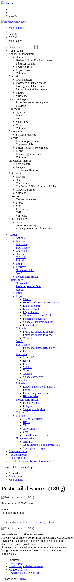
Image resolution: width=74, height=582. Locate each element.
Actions (13, 53)
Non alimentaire (18, 218)
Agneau (20, 112)
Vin (18, 205)
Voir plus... (22, 73)
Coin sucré (15, 173)
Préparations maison (20, 160)
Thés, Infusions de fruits (36, 435)
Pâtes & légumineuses (28, 154)
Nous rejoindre (17, 457)
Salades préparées (26, 134)
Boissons (14, 196)
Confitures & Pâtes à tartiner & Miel (36, 186)
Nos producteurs (18, 451)
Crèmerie (14, 76)
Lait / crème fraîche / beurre (31, 89)
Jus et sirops (22, 209)
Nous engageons (18, 454)
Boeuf (19, 115)
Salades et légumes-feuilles (38, 321)
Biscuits (20, 176)
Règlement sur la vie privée (24, 572)
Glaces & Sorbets (26, 189)
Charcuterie (15, 131)
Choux (20, 57)
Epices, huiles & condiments (32, 147)
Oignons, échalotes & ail (37, 315)
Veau (19, 124)
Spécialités (22, 121)
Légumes (29, 53)
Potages (20, 167)
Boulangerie (22, 99)
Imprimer (14, 559)
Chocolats (21, 179)
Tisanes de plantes (26, 199)
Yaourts (20, 92)
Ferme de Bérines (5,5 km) (38, 522)
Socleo (22, 578)
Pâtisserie (21, 105)
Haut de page (16, 563)
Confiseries (22, 183)
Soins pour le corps (27, 225)
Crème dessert (24, 79)
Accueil (13, 234)
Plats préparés (23, 163)
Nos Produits (16, 50)
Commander (16, 279)
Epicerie (13, 137)
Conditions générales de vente (26, 566)
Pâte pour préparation (28, 141)
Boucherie (14, 108)
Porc (18, 118)
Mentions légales (18, 569)
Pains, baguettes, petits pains (32, 102)
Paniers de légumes (34, 318)
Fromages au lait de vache (30, 86)
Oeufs (12, 99)
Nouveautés (22, 283)
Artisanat (21, 222)
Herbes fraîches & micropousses (34, 60)
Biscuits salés (30, 396)
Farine (19, 150)
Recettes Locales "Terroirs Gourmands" (31, 461)
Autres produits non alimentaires (34, 228)
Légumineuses (24, 70)
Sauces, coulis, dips (27, 170)
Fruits (20, 53)
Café (18, 212)
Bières (19, 202)
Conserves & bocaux (28, 144)
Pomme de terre (32, 325)
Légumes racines (25, 63)
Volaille (27, 367)
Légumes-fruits (24, 66)
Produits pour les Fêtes (28, 286)
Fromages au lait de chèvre (31, 82)
